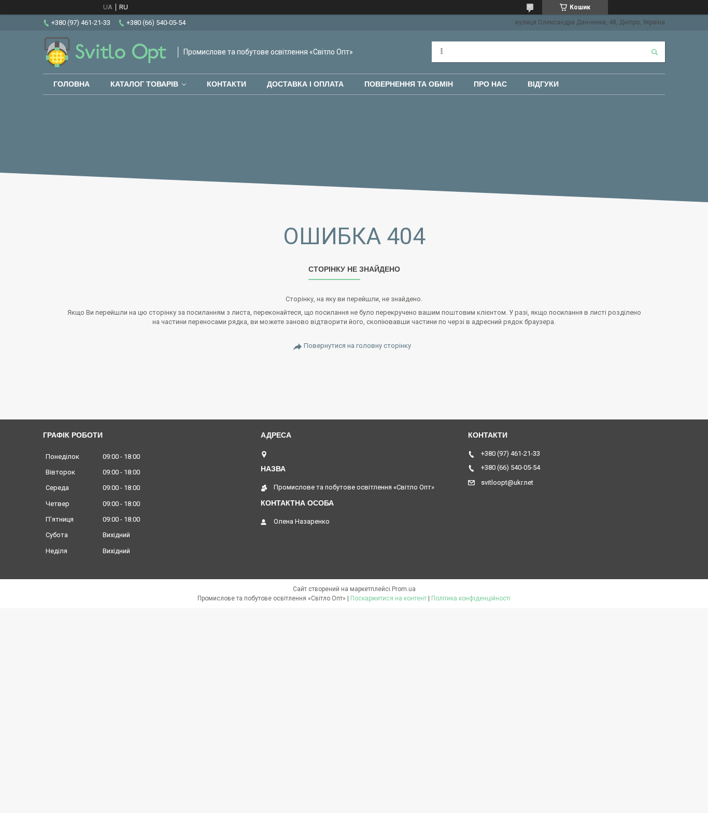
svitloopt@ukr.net (507, 482)
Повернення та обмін (408, 84)
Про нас (490, 84)
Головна (71, 84)
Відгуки (543, 84)
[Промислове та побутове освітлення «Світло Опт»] (105, 52)
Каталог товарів (144, 84)
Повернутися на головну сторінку (357, 345)
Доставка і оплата (305, 84)
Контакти (226, 84)
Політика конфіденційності (471, 598)
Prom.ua (404, 589)
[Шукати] (654, 51)
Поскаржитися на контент (388, 598)
